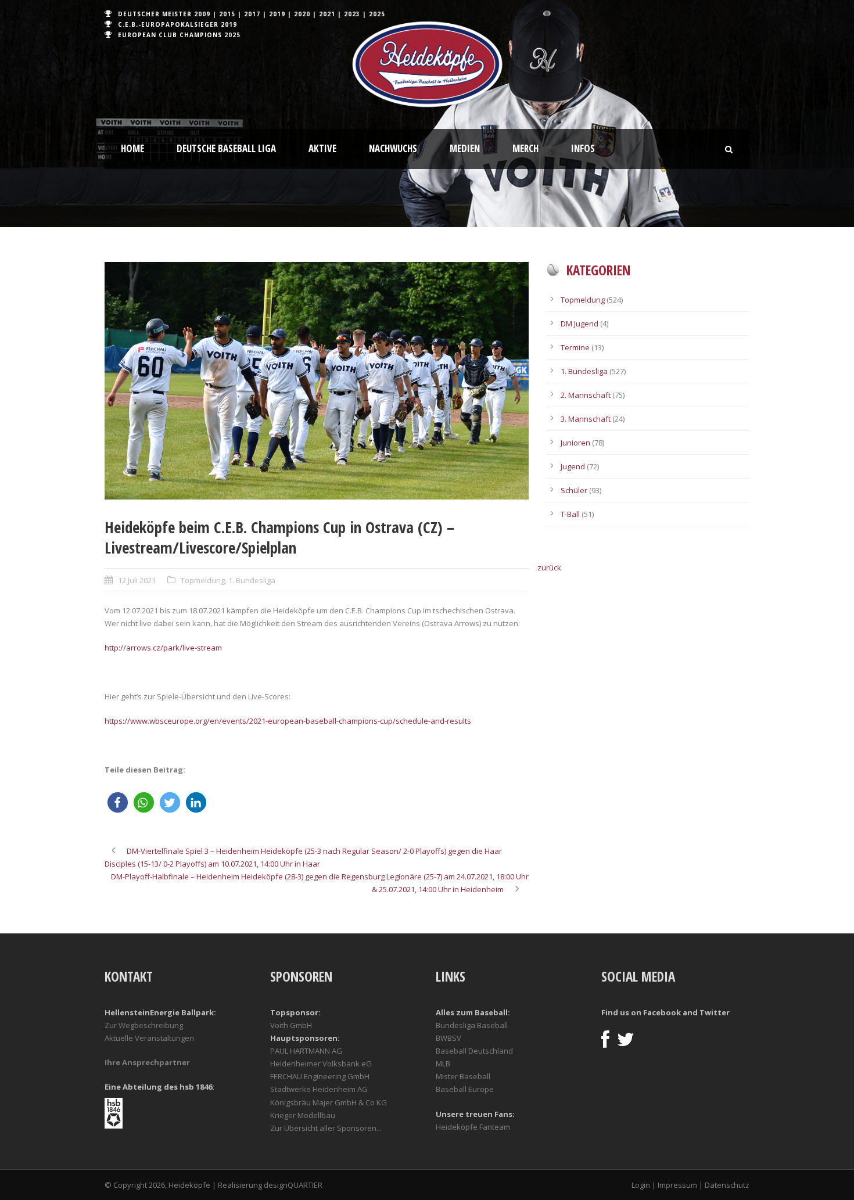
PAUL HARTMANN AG (306, 1050)
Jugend (573, 466)
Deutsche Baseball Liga (226, 148)
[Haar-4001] (317, 380)
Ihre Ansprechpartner (147, 1062)
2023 (352, 14)
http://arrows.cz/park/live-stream (163, 647)
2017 (252, 14)
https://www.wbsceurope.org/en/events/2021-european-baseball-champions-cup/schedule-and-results (288, 721)
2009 (202, 14)
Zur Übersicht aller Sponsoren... (326, 1128)
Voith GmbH (291, 1025)
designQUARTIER (293, 1185)
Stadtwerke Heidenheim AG (319, 1089)
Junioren (575, 442)
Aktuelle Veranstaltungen (149, 1038)
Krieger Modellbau (302, 1115)
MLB (443, 1063)
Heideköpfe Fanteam (473, 1127)
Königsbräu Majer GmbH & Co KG (328, 1102)
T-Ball (570, 514)
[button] (117, 802)
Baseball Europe (465, 1089)
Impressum (677, 1185)
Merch (525, 148)
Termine (575, 347)
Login (640, 1185)
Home (132, 148)
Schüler (574, 490)
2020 (302, 14)
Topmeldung (203, 580)
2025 (377, 14)
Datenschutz (727, 1185)
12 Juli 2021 (137, 580)
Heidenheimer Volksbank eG (321, 1063)
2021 (327, 14)
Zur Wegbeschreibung (144, 1025)
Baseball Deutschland (474, 1050)
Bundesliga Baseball (472, 1025)
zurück (549, 567)
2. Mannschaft (586, 395)
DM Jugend (579, 323)
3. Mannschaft (586, 419)
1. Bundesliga (251, 580)
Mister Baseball (463, 1076)
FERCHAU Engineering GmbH (319, 1076)
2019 (277, 14)
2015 (227, 14)
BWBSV (448, 1038)
